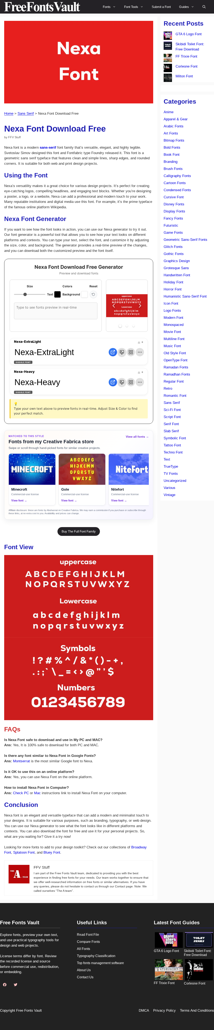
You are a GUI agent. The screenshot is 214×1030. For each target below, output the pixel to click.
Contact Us (85, 977)
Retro (168, 389)
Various (169, 488)
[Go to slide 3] (133, 325)
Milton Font (184, 76)
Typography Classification (96, 956)
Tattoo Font (172, 445)
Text (167, 459)
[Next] (140, 305)
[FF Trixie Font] (168, 59)
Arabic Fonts (173, 126)
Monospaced (173, 325)
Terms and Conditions (197, 1010)
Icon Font (171, 303)
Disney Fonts (174, 204)
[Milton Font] (168, 79)
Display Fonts (174, 211)
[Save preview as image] (122, 352)
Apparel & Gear (176, 119)
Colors (67, 286)
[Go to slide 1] (120, 326)
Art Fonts (171, 133)
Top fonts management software (100, 963)
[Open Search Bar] (204, 7)
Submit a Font (161, 7)
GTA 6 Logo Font (189, 34)
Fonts (107, 7)
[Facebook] (4, 984)
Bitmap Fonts (174, 140)
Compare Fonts (88, 941)
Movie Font (172, 332)
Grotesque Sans (176, 268)
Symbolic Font (175, 438)
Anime (168, 112)
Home (8, 114)
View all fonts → (137, 436)
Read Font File (88, 934)
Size (30, 286)
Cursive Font (174, 197)
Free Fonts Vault (29, 1010)
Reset (93, 286)
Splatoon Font (24, 852)
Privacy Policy (164, 1010)
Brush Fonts (173, 169)
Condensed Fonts (177, 190)
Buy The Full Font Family (79, 531)
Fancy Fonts (173, 218)
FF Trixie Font (186, 56)
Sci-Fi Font (172, 410)
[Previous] (113, 305)
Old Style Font (175, 353)
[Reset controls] (93, 294)
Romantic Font (175, 396)
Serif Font (171, 424)
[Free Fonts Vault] (42, 7)
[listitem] (32, 479)
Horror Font (173, 289)
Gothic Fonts (174, 254)
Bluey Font (51, 852)
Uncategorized (175, 481)
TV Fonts (171, 474)
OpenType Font (175, 360)
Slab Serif (171, 431)
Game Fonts (173, 233)
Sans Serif (26, 114)
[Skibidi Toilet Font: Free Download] (168, 46)
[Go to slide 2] (126, 325)
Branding (170, 162)
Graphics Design (177, 261)
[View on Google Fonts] (113, 352)
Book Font (172, 155)
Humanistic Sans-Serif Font (185, 296)
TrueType (171, 467)
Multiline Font (174, 339)
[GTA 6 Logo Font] (168, 36)
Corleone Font (186, 66)
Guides (184, 7)
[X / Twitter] (15, 984)
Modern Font (173, 318)
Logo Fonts (172, 311)
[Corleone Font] (168, 69)
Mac (37, 793)
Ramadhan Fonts (177, 374)
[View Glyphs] (131, 352)
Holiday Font (173, 282)
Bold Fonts (172, 147)
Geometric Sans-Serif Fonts (185, 240)
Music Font (172, 346)
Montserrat (21, 761)
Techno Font (173, 452)
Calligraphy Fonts (177, 176)
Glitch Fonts (173, 247)
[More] (140, 352)
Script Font (172, 417)
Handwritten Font (177, 275)
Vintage (169, 495)
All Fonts (83, 949)
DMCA (144, 1010)
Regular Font (174, 381)
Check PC (21, 793)
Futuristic (171, 225)
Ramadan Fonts (176, 367)
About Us (84, 970)
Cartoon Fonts (175, 183)
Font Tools (131, 7)
